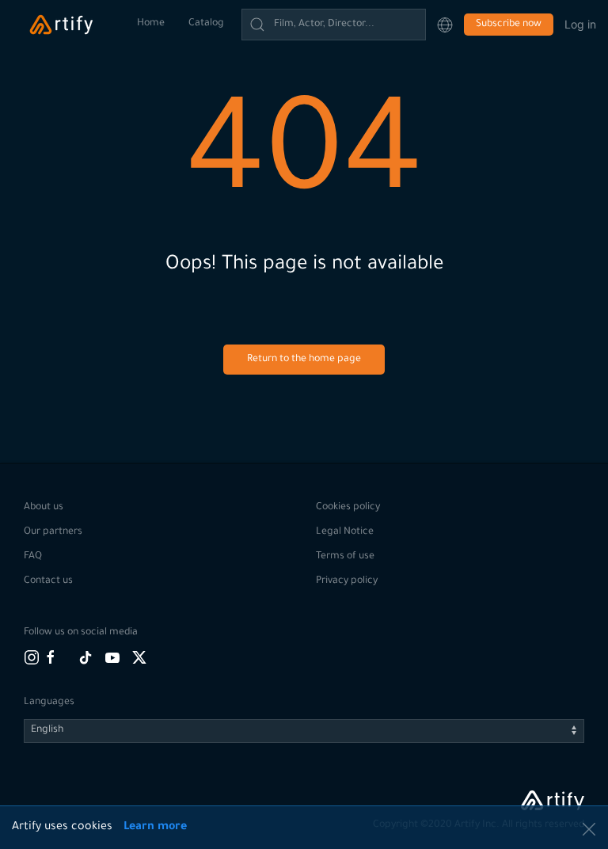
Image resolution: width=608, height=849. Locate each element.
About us (43, 507)
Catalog (206, 23)
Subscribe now (509, 24)
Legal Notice (345, 532)
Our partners (53, 532)
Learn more (155, 827)
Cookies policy (348, 507)
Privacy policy (347, 581)
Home (151, 23)
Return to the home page (304, 359)
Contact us (48, 581)
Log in (580, 24)
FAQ (33, 556)
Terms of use (345, 556)
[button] (445, 24)
